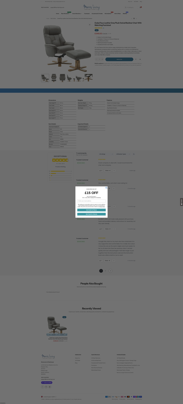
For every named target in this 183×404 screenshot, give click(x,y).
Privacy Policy (102, 206)
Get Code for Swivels (91, 214)
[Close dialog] (106, 187)
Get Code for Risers (91, 210)
